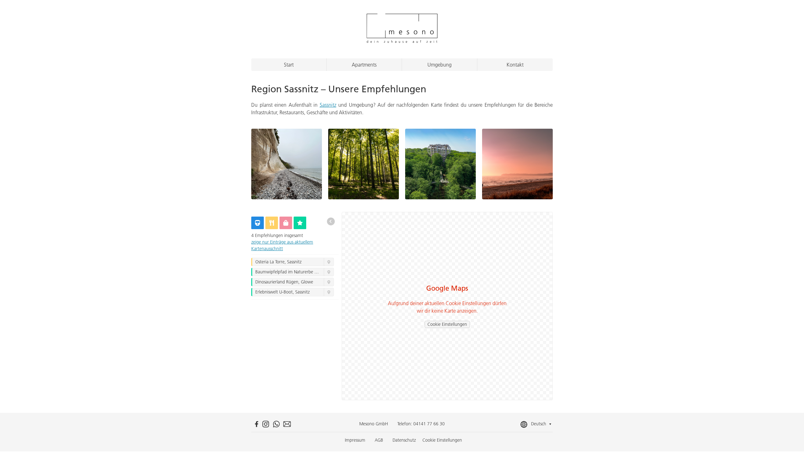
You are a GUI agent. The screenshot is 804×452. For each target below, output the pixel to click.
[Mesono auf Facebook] (256, 424)
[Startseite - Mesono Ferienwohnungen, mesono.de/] (401, 29)
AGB (379, 440)
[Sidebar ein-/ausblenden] (331, 221)
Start (289, 65)
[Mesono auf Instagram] (265, 424)
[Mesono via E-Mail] (287, 424)
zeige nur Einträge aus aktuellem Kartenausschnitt (282, 245)
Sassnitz (328, 105)
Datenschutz (404, 440)
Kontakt (515, 65)
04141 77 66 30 (429, 424)
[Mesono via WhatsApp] (276, 424)
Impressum (355, 440)
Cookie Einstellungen (447, 324)
